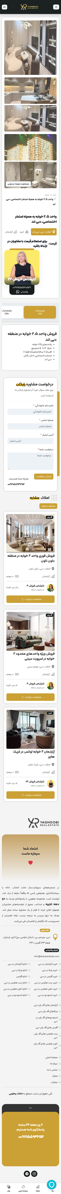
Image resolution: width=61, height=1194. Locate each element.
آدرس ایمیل (46, 435)
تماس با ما (52, 1070)
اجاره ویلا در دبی (19, 970)
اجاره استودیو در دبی (17, 995)
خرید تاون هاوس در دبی (46, 989)
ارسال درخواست (43, 476)
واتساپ (24, 292)
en (4, 7)
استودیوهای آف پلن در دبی (47, 1019)
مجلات (54, 1082)
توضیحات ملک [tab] (40, 312)
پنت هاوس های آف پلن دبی (46, 1035)
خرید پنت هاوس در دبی (46, 983)
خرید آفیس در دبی (49, 976)
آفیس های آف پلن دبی (47, 1027)
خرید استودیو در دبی (48, 995)
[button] (30, 1108)
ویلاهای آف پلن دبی (48, 1011)
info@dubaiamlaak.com (46, 956)
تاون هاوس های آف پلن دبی (46, 1045)
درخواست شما (45, 449)
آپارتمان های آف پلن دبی (46, 1005)
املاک (46, 195)
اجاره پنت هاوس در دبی (15, 983)
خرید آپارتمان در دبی (48, 964)
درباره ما (54, 1064)
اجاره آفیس (21, 976)
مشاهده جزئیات (32, 599)
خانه (55, 195)
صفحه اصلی (52, 1057)
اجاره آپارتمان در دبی (17, 964)
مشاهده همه (48, 506)
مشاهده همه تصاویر (18, 184)
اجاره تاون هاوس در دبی (15, 989)
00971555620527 (22, 287)
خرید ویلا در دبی (50, 970)
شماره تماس (46, 420)
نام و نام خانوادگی (43, 406)
